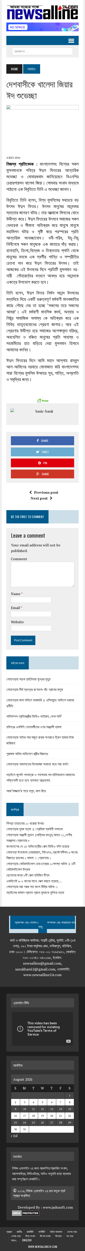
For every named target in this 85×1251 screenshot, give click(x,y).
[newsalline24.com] (42, 12)
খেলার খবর (16, 1236)
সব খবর (69, 1236)
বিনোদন (58, 1236)
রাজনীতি (30, 1231)
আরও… (14, 1240)
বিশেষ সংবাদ (45, 1236)
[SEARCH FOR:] (42, 50)
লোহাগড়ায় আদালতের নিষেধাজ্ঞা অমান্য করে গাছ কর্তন (37, 764)
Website (17, 621)
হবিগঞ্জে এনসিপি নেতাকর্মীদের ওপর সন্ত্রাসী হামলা (33, 726)
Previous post (46, 492)
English (27, 1240)
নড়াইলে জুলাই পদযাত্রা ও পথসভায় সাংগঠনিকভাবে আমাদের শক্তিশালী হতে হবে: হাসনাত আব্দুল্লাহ (40, 777)
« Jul (14, 1135)
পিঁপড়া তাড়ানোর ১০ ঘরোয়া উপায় (25, 823)
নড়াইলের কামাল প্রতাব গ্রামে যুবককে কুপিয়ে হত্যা (35, 892)
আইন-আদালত (56, 1231)
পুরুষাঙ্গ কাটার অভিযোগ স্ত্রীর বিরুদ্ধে (27, 753)
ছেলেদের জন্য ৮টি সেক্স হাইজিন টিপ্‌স (27, 875)
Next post (39, 498)
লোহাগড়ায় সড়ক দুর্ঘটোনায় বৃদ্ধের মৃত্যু (28, 679)
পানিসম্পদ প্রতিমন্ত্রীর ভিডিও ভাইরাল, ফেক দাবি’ (34, 716)
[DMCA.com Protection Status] (25, 1213)
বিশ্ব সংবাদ (30, 1236)
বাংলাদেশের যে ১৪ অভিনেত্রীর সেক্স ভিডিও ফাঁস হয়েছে (37, 846)
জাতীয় (19, 1231)
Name (16, 593)
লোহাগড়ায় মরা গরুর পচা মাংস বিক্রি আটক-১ (32, 886)
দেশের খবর (72, 1231)
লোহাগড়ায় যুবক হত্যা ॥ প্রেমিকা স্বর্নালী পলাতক (34, 828)
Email (16, 607)
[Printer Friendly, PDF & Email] (42, 400)
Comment (19, 558)
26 (42, 1122)
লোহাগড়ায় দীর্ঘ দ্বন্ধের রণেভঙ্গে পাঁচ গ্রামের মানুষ (34, 689)
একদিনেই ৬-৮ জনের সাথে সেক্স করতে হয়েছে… (34, 881)
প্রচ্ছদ (9, 1231)
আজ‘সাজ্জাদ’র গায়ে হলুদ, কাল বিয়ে (26, 790)
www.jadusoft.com (58, 1207)
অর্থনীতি (41, 1231)
